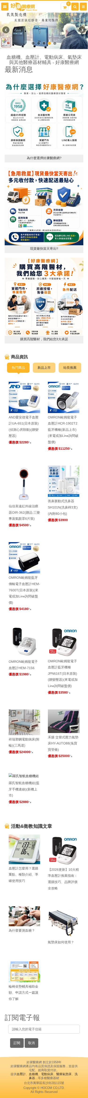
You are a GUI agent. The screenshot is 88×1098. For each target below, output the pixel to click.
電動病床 (47, 1074)
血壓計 (21, 1074)
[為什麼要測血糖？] (24, 916)
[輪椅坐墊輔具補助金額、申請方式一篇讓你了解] (24, 971)
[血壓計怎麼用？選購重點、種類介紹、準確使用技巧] (24, 849)
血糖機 (33, 1074)
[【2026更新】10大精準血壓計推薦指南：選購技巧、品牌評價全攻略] (63, 850)
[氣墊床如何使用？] (63, 922)
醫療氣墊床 (64, 1074)
